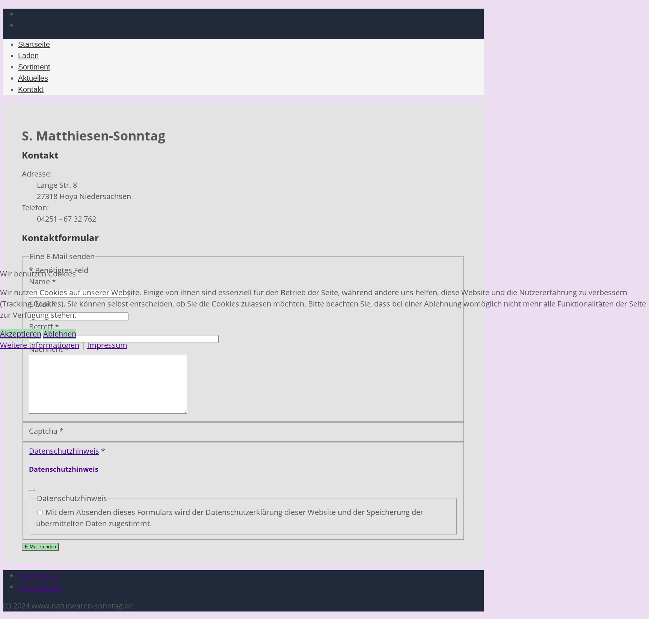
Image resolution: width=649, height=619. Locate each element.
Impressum (107, 345)
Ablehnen (59, 334)
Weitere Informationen (39, 345)
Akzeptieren (20, 334)
